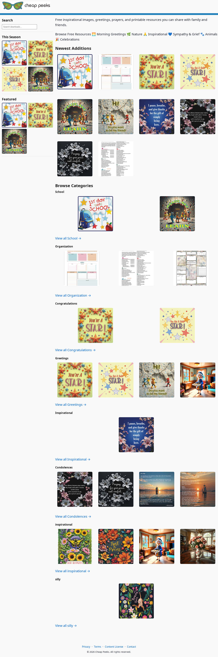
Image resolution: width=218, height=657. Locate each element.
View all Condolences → (73, 516)
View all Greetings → (70, 404)
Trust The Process (115, 565)
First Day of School (75, 91)
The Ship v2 (157, 508)
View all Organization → (73, 295)
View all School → (68, 238)
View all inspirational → (72, 571)
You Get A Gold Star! (197, 91)
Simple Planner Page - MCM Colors (116, 92)
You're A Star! (157, 91)
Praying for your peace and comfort (75, 179)
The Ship (197, 508)
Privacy (86, 646)
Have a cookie (197, 399)
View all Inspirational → (72, 459)
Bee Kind (74, 565)
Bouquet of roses (198, 565)
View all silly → (66, 625)
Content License (114, 646)
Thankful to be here (156, 135)
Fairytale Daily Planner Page (191, 287)
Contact (131, 646)
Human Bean (136, 620)
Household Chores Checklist (116, 178)
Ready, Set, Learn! (74, 135)
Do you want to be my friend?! (116, 135)
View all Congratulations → (75, 350)
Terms (97, 646)
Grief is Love (197, 135)
